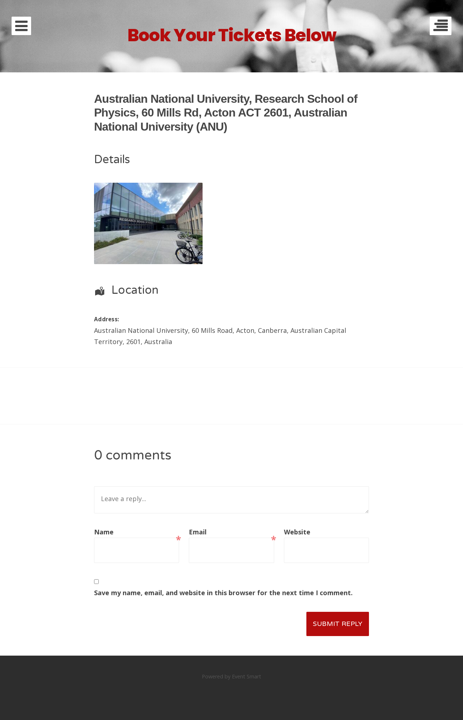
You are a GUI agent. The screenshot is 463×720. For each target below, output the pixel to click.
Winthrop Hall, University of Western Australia (338, 422)
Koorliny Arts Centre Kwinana (124, 422)
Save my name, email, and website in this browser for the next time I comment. (223, 592)
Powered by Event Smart (231, 676)
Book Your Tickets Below (231, 35)
